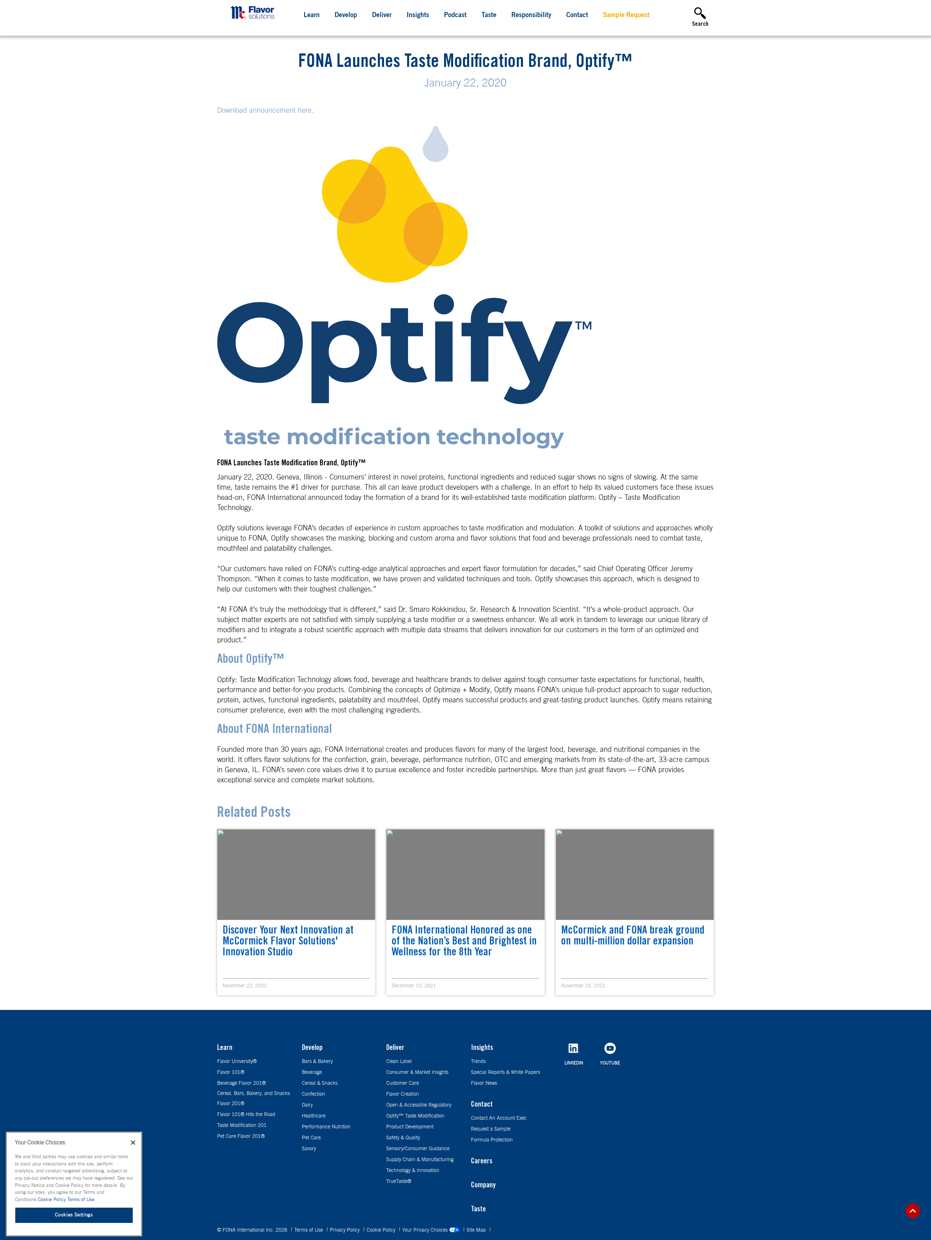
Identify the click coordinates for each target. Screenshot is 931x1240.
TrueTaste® (398, 1181)
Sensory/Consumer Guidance (417, 1148)
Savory (309, 1148)
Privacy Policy (345, 1230)
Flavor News (484, 1083)
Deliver (382, 15)
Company (483, 1185)
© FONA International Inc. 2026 (253, 1230)
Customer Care (402, 1083)
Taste (489, 15)
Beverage (312, 1072)
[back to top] (913, 1211)
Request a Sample (491, 1129)
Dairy (307, 1105)
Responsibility (531, 15)
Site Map (477, 1230)
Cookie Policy (382, 1230)
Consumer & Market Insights (417, 1072)
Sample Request (626, 15)
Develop (346, 15)
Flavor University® (237, 1061)
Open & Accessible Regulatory (418, 1105)
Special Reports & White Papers (505, 1072)
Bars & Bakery (317, 1061)
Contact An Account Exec (499, 1118)
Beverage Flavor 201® (241, 1083)
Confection (313, 1094)
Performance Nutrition (326, 1126)
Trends (478, 1061)
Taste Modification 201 (242, 1125)
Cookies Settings (74, 1215)
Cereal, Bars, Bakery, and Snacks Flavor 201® (253, 1098)
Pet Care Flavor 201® (241, 1136)
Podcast (455, 15)
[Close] (133, 1143)
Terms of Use (309, 1230)
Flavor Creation (402, 1094)
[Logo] (254, 20)
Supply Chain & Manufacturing (419, 1159)
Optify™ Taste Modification (415, 1116)
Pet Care (311, 1137)
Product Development (409, 1126)
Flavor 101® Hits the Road (246, 1114)
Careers (481, 1161)
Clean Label (399, 1061)
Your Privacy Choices (425, 1230)
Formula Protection (492, 1140)
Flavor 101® (230, 1072)
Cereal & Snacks (319, 1083)
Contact (577, 15)
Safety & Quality (403, 1137)
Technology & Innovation (412, 1170)
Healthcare (313, 1116)
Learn (312, 15)
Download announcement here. (265, 110)
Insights (418, 15)
